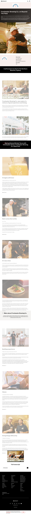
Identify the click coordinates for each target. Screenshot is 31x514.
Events (12, 487)
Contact (21, 484)
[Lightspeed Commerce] (3, 1)
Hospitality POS (13, 475)
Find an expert (4, 485)
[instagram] (14, 503)
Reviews (21, 485)
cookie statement (8, 512)
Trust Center (21, 487)
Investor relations (22, 490)
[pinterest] (16, 503)
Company (21, 483)
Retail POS (3, 475)
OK (23, 512)
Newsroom (21, 489)
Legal (20, 488)
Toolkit (3, 487)
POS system (21, 475)
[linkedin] (19, 503)
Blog (11, 484)
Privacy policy (15, 507)
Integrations (3, 484)
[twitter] (12, 503)
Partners (3, 483)
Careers (21, 486)
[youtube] (21, 503)
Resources (12, 483)
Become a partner (4, 486)
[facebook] (10, 503)
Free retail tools (13, 485)
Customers (12, 486)
